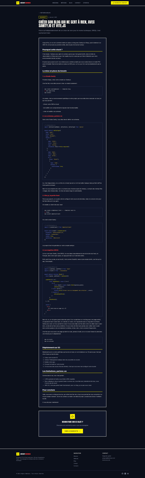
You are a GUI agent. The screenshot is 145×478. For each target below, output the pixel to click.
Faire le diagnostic (71, 431)
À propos (86, 2)
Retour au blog (45, 12)
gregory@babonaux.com (108, 458)
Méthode (63, 2)
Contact (78, 2)
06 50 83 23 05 (106, 460)
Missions (55, 2)
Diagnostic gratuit (120, 2)
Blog (70, 2)
